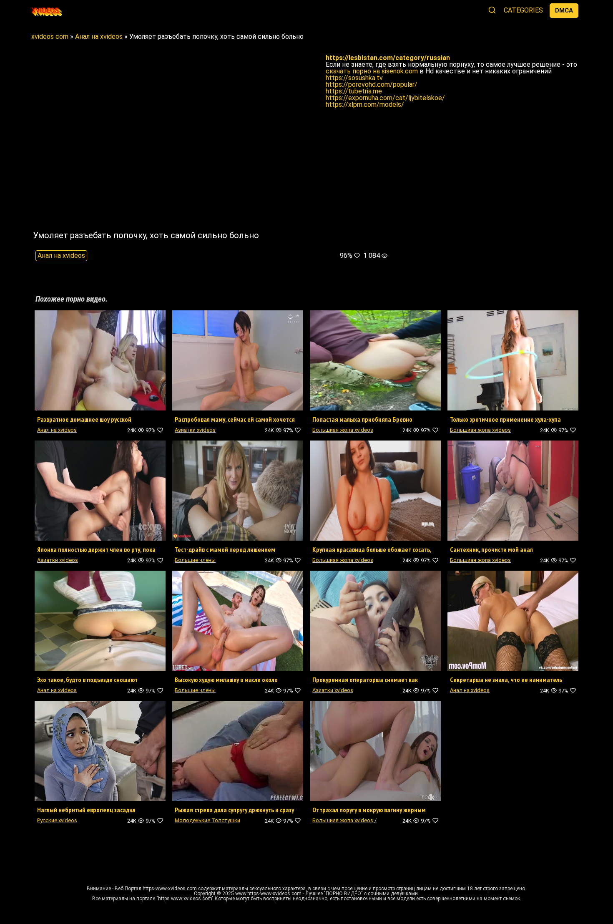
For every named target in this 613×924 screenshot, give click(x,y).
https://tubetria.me (354, 91)
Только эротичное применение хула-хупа (505, 419)
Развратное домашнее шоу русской (84, 419)
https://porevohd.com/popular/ (371, 84)
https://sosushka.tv (354, 78)
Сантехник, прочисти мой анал (491, 549)
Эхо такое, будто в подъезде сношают (87, 679)
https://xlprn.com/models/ (365, 104)
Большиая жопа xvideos (342, 430)
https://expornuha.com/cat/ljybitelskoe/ (385, 98)
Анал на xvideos (61, 255)
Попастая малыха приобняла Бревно (362, 419)
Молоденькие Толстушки (207, 820)
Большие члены (195, 560)
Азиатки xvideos (195, 430)
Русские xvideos (57, 820)
